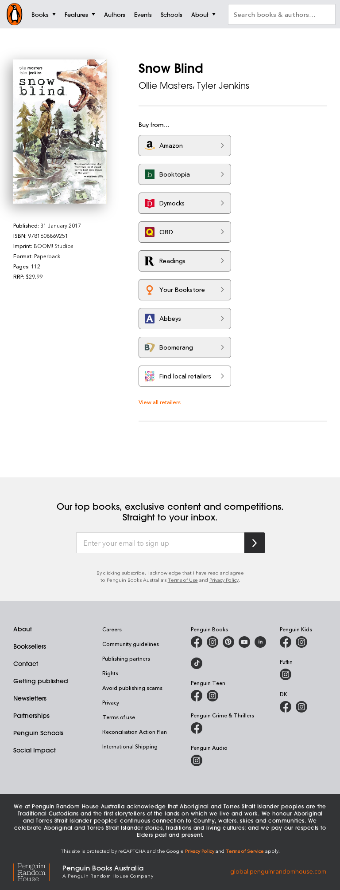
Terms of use (118, 717)
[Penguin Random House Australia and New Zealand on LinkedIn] (260, 642)
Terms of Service (245, 851)
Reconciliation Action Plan (134, 732)
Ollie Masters (166, 85)
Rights (110, 673)
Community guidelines (130, 644)
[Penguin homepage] (15, 14)
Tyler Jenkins (223, 85)
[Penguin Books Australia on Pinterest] (228, 642)
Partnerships (31, 716)
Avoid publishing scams (132, 688)
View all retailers (160, 402)
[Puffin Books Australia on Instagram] (285, 674)
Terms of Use (183, 579)
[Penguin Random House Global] (37, 871)
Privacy (110, 702)
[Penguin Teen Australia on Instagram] (212, 695)
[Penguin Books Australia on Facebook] (196, 642)
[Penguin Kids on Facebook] (285, 642)
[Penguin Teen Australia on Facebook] (196, 695)
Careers (112, 629)
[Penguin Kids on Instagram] (301, 642)
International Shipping (130, 746)
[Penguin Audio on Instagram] (196, 760)
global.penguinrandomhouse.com (278, 870)
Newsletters (29, 698)
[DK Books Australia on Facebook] (285, 707)
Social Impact (34, 750)
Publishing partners (126, 658)
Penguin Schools (38, 733)
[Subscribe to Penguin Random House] (254, 542)
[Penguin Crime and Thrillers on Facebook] (196, 728)
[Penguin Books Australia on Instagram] (212, 642)
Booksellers (29, 646)
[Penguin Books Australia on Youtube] (244, 642)
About (22, 629)
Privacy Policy (224, 579)
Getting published (40, 681)
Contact (25, 664)
